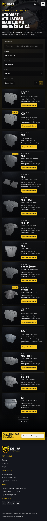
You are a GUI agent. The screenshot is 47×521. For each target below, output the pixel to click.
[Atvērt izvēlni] (43, 4)
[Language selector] (36, 4)
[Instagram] (9, 503)
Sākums (4, 460)
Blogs (4, 467)
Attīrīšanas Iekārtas (9, 478)
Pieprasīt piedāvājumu (29, 105)
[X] (13, 503)
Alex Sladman (19, 516)
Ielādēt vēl (23, 422)
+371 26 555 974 (14, 491)
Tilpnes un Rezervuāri (9, 481)
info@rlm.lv (12, 495)
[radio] (37, 83)
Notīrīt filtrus (9, 83)
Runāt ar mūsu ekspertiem (32, 436)
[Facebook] (4, 503)
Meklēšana (8, 42)
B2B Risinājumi (7, 474)
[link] (23, 99)
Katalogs (5, 463)
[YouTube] (18, 503)
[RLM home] (8, 4)
